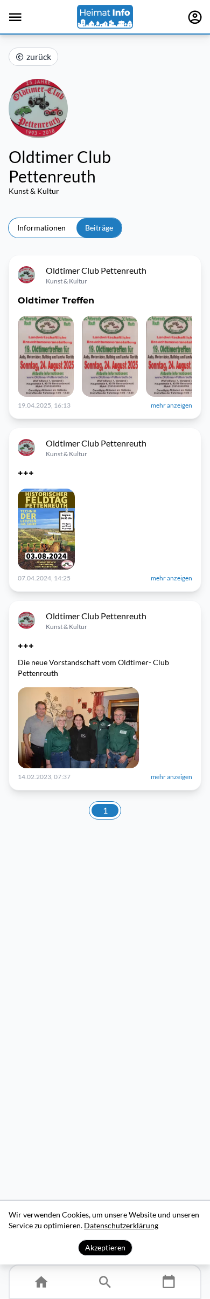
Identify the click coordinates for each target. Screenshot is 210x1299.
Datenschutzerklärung (121, 1225)
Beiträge (99, 227)
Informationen (41, 227)
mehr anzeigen (171, 405)
